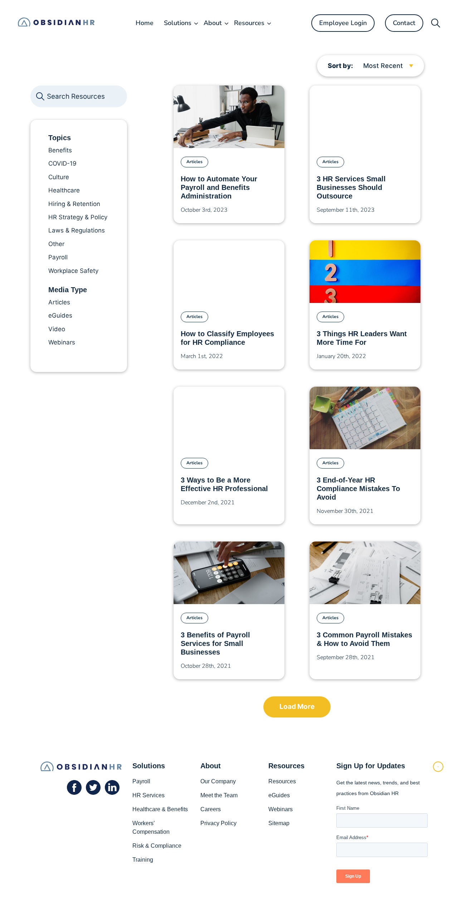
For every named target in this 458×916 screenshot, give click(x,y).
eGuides (279, 795)
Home (145, 23)
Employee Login (343, 23)
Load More (297, 706)
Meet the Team (219, 795)
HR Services (148, 795)
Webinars (280, 809)
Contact (404, 23)
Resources (249, 23)
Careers (210, 809)
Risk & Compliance (156, 846)
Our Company (218, 781)
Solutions (177, 23)
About (213, 23)
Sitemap (278, 823)
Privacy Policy (218, 823)
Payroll (141, 781)
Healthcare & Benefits (160, 809)
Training (142, 860)
